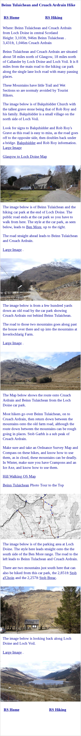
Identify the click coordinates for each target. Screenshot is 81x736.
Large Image (12, 148)
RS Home (11, 17)
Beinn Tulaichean (16, 485)
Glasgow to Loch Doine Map (25, 156)
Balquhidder (26, 143)
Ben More (33, 227)
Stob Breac (47, 578)
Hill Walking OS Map (19, 476)
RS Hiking (53, 17)
